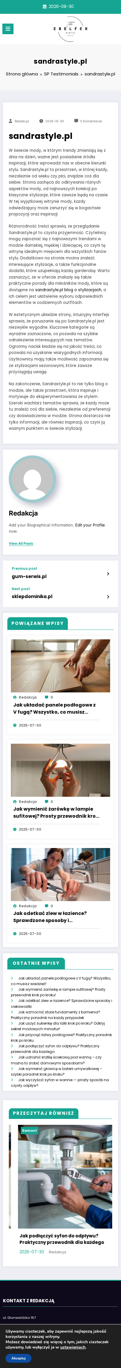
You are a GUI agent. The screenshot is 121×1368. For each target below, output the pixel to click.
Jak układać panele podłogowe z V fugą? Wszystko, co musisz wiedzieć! (54, 709)
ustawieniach (72, 1347)
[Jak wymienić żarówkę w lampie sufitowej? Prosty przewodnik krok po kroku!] (60, 769)
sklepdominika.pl (32, 596)
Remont (20, 1130)
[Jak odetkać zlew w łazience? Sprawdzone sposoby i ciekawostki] (60, 874)
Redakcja (22, 121)
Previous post (24, 569)
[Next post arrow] (108, 596)
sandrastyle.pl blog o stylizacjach (68, 290)
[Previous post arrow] (108, 573)
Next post (21, 589)
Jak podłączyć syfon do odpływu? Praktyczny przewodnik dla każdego (53, 1239)
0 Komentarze (91, 121)
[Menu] (8, 29)
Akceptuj (18, 1358)
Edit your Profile (90, 525)
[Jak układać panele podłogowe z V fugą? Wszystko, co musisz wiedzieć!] (60, 665)
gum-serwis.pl (29, 576)
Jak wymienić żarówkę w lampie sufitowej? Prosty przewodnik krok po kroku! (56, 813)
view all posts (21, 543)
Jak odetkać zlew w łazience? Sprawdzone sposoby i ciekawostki (50, 917)
